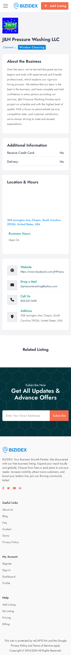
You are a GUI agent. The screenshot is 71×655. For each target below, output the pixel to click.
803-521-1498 (29, 301)
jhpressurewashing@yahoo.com (39, 286)
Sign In (6, 570)
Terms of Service (43, 646)
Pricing (6, 618)
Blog (5, 516)
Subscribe (59, 415)
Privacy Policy (10, 542)
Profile (6, 583)
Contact (6, 529)
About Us (7, 510)
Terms (5, 536)
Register (7, 564)
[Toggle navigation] (5, 6)
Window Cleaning (31, 47)
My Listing (8, 611)
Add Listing (58, 6)
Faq (4, 523)
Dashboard (8, 577)
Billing (6, 624)
